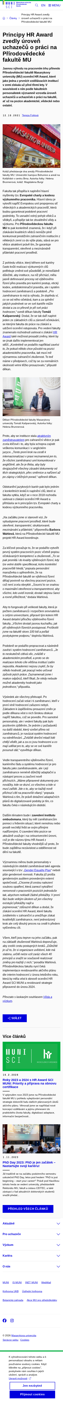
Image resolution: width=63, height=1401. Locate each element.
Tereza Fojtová (30, 115)
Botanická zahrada (13, 1300)
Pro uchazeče (12, 1234)
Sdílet (16, 1018)
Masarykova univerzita (23, 1335)
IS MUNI (17, 1282)
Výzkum (8, 1244)
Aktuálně (9, 1223)
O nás (6, 1266)
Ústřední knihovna (32, 1291)
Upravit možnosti (18, 1378)
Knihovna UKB (11, 1291)
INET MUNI (31, 1282)
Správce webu (10, 1339)
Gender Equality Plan (37, 870)
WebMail (46, 1282)
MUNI (6, 1282)
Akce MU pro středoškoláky (42, 1300)
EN (43, 5)
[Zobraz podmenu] (55, 1223)
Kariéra (7, 1255)
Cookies (24, 1339)
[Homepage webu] (17, 4)
